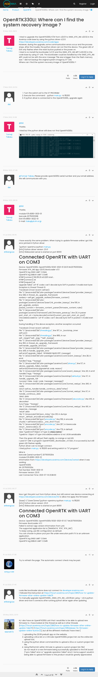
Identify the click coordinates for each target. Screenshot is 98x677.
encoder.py (50, 419)
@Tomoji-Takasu (26, 176)
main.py (57, 95)
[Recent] (26, 4)
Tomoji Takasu (9, 49)
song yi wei (9, 571)
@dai (21, 123)
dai (9, 104)
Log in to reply (87, 77)
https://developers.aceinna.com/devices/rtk (39, 497)
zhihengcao (9, 252)
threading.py (46, 330)
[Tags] (32, 4)
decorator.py (78, 399)
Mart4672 (9, 632)
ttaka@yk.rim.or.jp (33, 221)
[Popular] (38, 4)
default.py (76, 376)
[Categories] (20, 4)
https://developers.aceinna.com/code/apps (39, 42)
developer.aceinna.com (73, 590)
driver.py (72, 363)
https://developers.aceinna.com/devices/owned (57, 460)
